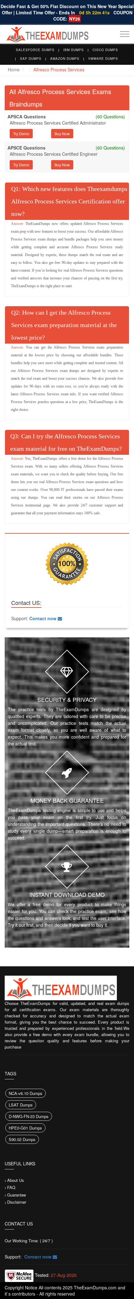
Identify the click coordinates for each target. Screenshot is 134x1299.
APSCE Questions (26, 148)
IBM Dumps (73, 50)
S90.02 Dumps (22, 1139)
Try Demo (21, 133)
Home (14, 69)
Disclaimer (16, 1202)
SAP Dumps (30, 58)
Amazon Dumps (64, 58)
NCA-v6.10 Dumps (25, 1093)
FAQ (11, 1187)
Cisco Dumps (105, 50)
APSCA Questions (26, 116)
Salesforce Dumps (35, 50)
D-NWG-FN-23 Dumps (29, 1116)
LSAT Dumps (21, 1105)
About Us (15, 1180)
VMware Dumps (103, 58)
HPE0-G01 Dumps (25, 1128)
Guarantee (16, 1195)
